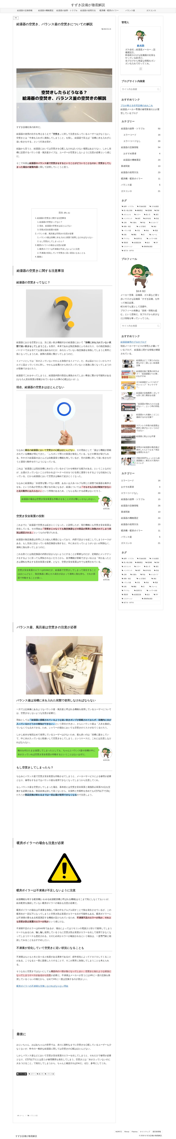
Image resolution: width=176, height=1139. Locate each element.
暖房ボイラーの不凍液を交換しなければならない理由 (42, 986)
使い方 (41, 1074)
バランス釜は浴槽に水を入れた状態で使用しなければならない (66, 237)
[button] (158, 89)
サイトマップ (145, 1132)
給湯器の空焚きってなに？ (50, 222)
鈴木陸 (140, 45)
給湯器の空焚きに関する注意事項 (51, 218)
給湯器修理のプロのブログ (133, 342)
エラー (33, 1074)
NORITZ (119, 1132)
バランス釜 (22, 1074)
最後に (40, 257)
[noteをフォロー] (140, 68)
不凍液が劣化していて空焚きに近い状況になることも (62, 253)
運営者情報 (157, 1132)
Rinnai (126, 1132)
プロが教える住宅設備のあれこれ (137, 105)
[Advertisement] (64, 48)
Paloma (134, 1132)
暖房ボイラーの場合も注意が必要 (51, 245)
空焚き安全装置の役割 (49, 230)
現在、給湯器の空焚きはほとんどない (55, 226)
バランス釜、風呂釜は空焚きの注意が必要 (55, 233)
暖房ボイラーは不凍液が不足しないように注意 (59, 249)
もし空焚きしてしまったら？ (51, 241)
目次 (61, 212)
